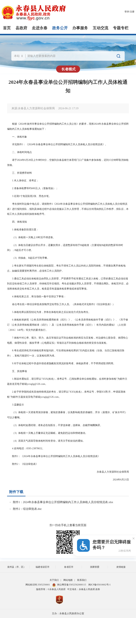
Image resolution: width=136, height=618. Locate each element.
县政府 (21, 28)
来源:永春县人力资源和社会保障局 (33, 108)
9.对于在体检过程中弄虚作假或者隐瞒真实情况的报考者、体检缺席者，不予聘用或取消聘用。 (61, 363)
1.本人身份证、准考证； (23, 180)
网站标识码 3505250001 (38, 584)
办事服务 (80, 28)
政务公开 (60, 28)
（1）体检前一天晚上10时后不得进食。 (31, 237)
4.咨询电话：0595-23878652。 (26, 448)
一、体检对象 (17, 136)
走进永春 (39, 28)
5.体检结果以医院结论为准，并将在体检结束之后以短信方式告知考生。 (49, 312)
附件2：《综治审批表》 (22, 464)
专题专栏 (121, 28)
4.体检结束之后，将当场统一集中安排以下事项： (36, 296)
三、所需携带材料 (19, 172)
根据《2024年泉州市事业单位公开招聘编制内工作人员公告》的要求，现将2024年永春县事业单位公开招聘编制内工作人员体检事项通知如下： (68, 126)
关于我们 (54, 580)
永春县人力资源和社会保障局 (113, 471)
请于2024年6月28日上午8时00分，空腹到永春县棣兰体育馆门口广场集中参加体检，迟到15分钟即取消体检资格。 (68, 162)
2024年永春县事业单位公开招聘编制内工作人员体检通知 (68, 86)
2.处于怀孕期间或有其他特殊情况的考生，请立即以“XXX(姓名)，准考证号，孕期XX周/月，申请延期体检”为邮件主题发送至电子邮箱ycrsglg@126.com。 (66, 394)
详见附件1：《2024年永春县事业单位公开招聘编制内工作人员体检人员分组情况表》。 (57, 144)
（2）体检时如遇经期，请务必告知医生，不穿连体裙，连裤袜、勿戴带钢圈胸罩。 (55, 425)
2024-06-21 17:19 (68, 108)
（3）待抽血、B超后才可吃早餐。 (28, 257)
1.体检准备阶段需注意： (23, 229)
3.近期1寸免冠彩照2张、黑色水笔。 (29, 196)
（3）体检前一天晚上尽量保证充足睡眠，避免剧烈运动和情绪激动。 (47, 433)
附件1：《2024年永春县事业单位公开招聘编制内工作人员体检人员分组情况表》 (53, 456)
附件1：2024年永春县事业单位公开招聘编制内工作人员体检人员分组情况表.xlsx (63, 502)
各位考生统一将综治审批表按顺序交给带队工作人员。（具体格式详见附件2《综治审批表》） (61, 304)
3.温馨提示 (15, 404)
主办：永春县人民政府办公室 (68, 613)
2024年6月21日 (121, 479)
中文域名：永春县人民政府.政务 (83, 589)
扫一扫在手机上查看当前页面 (68, 525)
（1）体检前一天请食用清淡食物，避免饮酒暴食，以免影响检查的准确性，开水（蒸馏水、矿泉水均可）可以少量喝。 (67, 415)
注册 (132, 11)
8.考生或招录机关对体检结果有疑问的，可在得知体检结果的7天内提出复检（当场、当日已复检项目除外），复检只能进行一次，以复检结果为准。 (65, 353)
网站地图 (68, 580)
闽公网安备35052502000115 (71, 584)
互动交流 (100, 28)
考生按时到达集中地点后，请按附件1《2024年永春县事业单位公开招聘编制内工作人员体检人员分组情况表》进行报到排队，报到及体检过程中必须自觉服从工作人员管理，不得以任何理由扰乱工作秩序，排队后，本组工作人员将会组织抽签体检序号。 (68, 209)
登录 (126, 11)
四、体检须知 (17, 221)
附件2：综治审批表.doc (27, 508)
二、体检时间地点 (19, 152)
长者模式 (68, 69)
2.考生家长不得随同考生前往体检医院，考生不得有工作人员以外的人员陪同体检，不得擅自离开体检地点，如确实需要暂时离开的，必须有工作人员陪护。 (66, 268)
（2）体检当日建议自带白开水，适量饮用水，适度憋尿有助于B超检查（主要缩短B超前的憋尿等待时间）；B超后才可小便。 (65, 248)
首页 (7, 28)
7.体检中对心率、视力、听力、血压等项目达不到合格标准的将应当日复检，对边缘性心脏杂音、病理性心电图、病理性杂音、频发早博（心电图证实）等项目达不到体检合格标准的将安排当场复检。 (67, 340)
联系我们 (81, 580)
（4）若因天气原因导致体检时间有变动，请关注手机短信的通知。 (46, 440)
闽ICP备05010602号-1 (99, 584)
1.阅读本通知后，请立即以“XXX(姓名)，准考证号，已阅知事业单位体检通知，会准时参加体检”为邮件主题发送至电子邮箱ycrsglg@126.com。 (67, 381)
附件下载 (16, 492)
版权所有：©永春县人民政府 (51, 589)
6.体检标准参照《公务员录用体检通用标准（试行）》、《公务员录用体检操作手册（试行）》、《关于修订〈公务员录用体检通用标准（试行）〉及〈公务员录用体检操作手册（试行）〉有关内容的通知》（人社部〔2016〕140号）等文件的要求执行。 (67, 324)
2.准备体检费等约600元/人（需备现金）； (32, 188)
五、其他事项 (17, 371)
